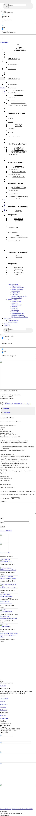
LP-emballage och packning (18, 313)
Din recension (3, 501)
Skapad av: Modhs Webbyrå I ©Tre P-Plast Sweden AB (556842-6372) (16, 809)
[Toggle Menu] (18, 44)
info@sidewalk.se (4, 718)
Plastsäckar (18, 257)
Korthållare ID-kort (16, 292)
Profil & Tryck (7, 318)
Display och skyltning (13, 284)
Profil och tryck (3, 710)
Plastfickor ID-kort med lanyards (19, 296)
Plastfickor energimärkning (18, 287)
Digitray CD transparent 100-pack (8, 578)
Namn (2, 518)
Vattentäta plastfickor (19, 176)
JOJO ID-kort (15, 294)
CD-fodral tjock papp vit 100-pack (8, 570)
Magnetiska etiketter (16, 286)
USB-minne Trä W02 (5, 552)
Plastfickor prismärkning (17, 289)
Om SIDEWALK (4, 698)
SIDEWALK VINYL (13, 299)
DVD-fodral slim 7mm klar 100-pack (8, 587)
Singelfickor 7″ (15, 308)
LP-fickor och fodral (16, 301)
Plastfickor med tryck (12, 322)
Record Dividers (15, 311)
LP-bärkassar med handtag (18, 315)
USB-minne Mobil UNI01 (6, 530)
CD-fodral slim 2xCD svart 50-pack (8, 618)
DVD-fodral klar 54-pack (6, 603)
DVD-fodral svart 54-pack (6, 561)
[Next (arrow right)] (2, 681)
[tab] (6, 408)
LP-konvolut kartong (16, 305)
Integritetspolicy (3, 704)
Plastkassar (18, 210)
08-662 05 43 (3, 686)
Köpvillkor (2, 701)
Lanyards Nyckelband (17, 298)
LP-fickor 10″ (15, 306)
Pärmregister (18, 274)
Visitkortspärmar (18, 220)
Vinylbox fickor (15, 310)
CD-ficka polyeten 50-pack (6, 596)
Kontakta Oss (7, 325)
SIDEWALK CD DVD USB (12, 404)
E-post (2, 522)
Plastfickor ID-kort (16, 291)
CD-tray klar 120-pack (5, 626)
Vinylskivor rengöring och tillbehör (20, 317)
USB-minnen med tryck (13, 320)
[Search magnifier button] (6, 6)
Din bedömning (5, 498)
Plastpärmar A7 (18, 219)
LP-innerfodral (15, 303)
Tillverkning (6, 323)
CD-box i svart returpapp (6, 611)
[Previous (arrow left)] (1, 681)
